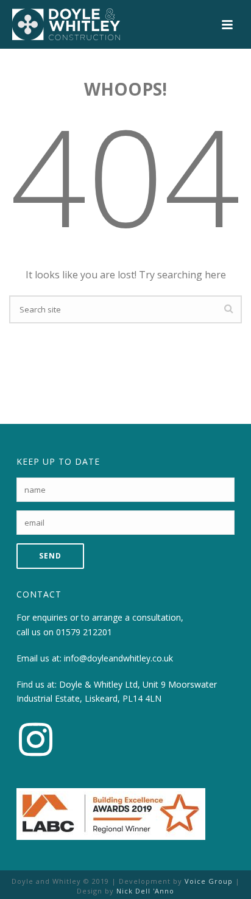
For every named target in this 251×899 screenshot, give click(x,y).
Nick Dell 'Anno (145, 890)
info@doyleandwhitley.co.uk (118, 658)
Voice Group (209, 881)
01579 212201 (84, 632)
